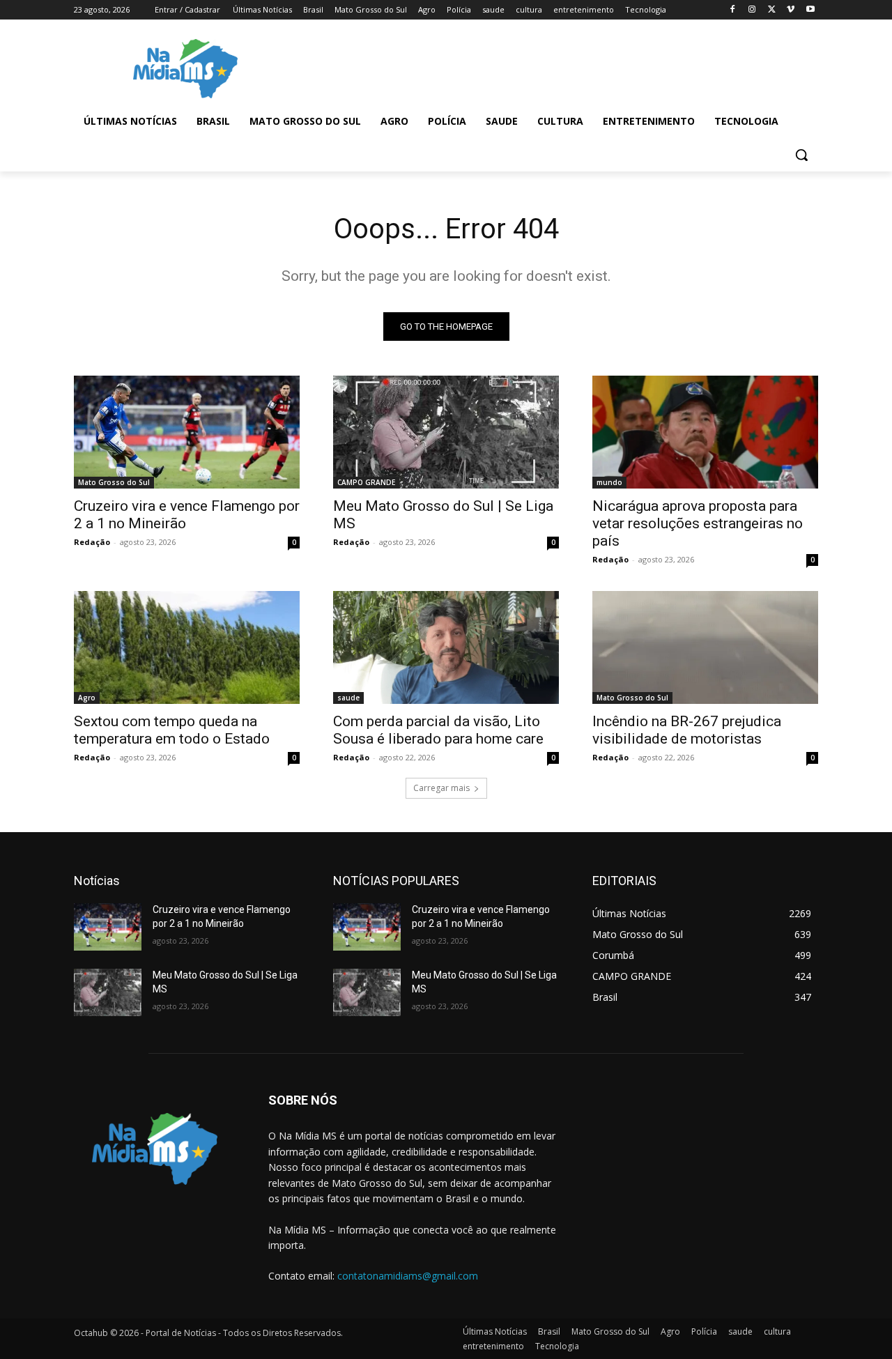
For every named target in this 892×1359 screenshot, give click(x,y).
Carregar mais (441, 788)
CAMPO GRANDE (366, 482)
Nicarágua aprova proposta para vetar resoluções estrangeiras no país (697, 523)
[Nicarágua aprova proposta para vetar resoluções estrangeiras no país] (705, 432)
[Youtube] (810, 10)
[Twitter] (772, 10)
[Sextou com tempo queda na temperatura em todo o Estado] (187, 647)
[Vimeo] (791, 10)
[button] (801, 154)
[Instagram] (752, 10)
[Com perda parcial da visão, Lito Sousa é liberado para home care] (446, 647)
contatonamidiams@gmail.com (407, 1275)
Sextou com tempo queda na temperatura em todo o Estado (172, 730)
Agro (86, 697)
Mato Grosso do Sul (114, 482)
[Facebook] (733, 10)
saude (348, 697)
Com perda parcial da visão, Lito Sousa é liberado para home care (438, 730)
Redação (92, 542)
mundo (609, 482)
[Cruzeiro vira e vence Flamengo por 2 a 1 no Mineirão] (187, 432)
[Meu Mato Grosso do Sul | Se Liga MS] (446, 432)
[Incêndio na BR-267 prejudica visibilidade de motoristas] (705, 647)
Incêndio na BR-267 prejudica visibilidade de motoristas (686, 730)
